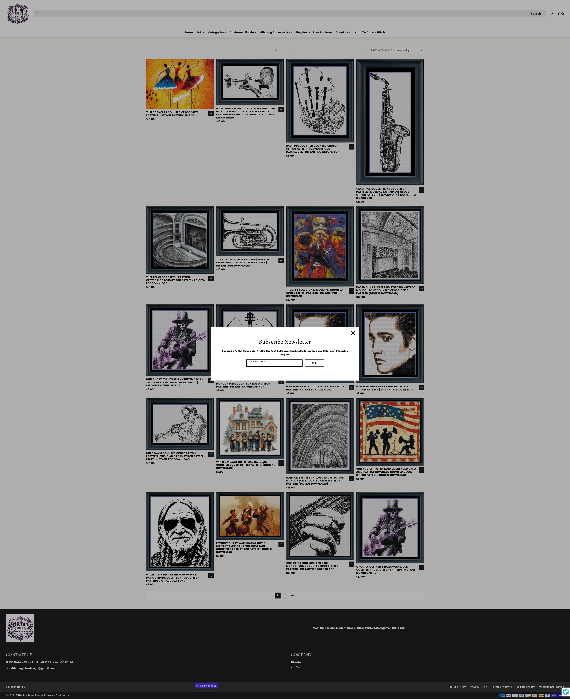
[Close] (353, 333)
